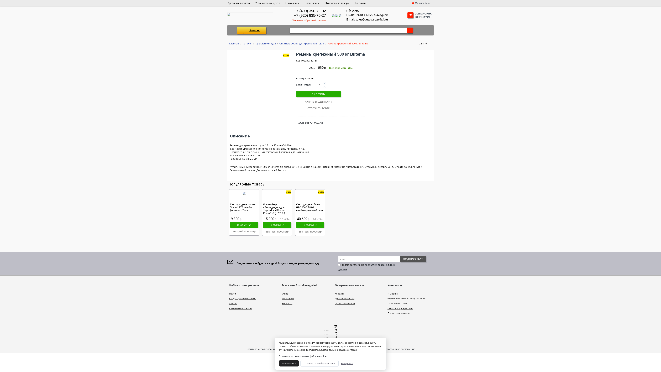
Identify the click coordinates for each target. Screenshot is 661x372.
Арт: (301, 78)
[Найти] (410, 30)
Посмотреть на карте (398, 313)
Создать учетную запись (242, 298)
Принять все (289, 363)
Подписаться (413, 259)
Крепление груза (265, 43)
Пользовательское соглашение (397, 349)
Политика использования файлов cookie (269, 349)
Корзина (339, 293)
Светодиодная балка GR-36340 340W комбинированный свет (309, 207)
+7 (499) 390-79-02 (310, 11)
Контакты (360, 3)
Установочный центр (267, 3)
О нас (285, 293)
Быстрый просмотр (244, 231)
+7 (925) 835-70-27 (310, 15)
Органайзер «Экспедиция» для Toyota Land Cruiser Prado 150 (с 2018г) (274, 208)
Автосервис (288, 298)
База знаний (312, 3)
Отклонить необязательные (319, 363)
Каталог (254, 30)
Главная (234, 43)
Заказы (233, 303)
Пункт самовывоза (345, 303)
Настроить (347, 363)
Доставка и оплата (239, 3)
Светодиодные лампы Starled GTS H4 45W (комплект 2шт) (242, 207)
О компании (292, 3)
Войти (232, 293)
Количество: (303, 84)
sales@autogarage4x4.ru (400, 308)
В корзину (318, 94)
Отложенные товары (337, 3)
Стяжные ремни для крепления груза (301, 43)
